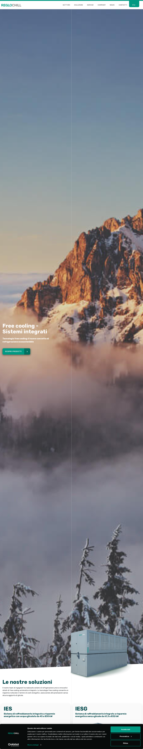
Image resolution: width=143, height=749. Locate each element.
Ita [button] (133, 5)
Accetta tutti (125, 729)
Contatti (123, 5)
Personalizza (124, 736)
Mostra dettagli (33, 745)
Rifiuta (125, 743)
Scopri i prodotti (13, 351)
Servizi (90, 5)
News (112, 5)
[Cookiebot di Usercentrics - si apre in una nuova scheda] (13, 744)
